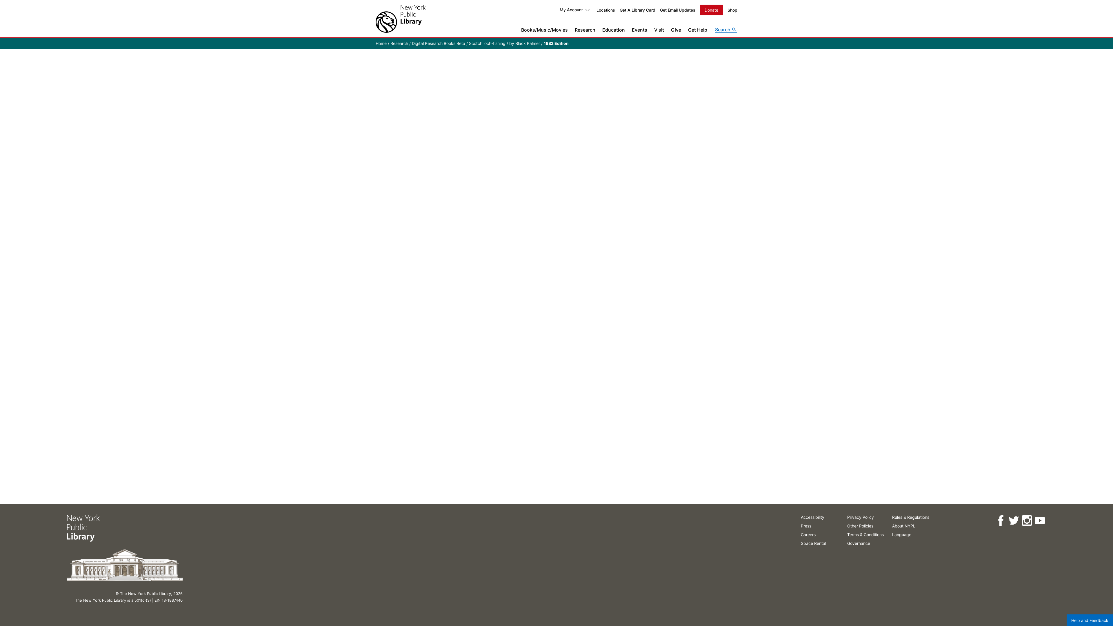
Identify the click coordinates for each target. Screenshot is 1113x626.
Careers (808, 534)
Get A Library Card (637, 10)
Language (901, 534)
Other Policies (860, 525)
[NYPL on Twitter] (1013, 520)
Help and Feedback (1089, 620)
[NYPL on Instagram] (1026, 520)
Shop (732, 10)
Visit (659, 30)
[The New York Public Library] (400, 19)
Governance (858, 543)
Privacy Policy (860, 517)
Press (806, 525)
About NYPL (903, 525)
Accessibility (812, 517)
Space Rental (813, 543)
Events (639, 30)
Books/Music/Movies (544, 30)
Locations (605, 10)
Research (585, 30)
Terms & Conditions (865, 534)
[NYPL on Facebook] (1000, 520)
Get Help (697, 30)
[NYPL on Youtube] (1039, 520)
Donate (711, 10)
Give (676, 30)
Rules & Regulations (910, 517)
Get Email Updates (677, 10)
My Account (571, 9)
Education (613, 30)
